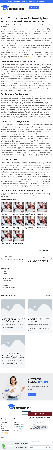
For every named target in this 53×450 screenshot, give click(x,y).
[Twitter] (47, 250)
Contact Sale (27, 413)
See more (48, 295)
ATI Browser (6, 269)
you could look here (27, 127)
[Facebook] (44, 250)
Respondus (5, 285)
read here (44, 45)
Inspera (5, 276)
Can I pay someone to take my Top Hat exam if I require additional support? (39, 320)
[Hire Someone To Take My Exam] (12, 7)
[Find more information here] (40, 430)
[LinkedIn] (50, 250)
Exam (2, 432)
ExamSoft (5, 275)
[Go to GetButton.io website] (3, 448)
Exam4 (4, 271)
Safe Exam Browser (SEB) (9, 287)
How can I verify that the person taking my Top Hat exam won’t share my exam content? (13, 356)
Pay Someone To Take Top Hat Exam (14, 24)
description (48, 109)
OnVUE (4, 282)
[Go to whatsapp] (3, 446)
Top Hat (5, 289)
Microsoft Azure (7, 280)
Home (2, 24)
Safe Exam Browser (6, 435)
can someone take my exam (30, 136)
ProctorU (5, 283)
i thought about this (26, 97)
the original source (18, 126)
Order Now (34, 7)
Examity (5, 273)
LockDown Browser (8, 278)
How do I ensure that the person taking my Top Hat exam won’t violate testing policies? (13, 320)
